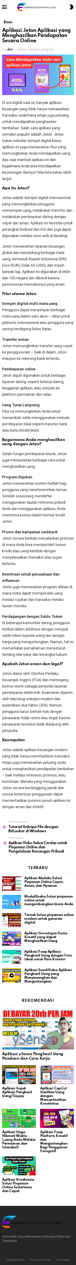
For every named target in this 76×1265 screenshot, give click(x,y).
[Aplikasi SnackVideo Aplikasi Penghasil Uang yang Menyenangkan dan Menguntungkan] (11, 975)
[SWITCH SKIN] (71, 7)
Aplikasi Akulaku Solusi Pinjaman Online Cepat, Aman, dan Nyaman (44, 882)
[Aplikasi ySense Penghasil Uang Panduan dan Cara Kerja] (38, 1029)
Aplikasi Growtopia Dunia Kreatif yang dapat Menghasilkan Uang (45, 937)
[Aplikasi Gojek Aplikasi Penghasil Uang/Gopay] (19, 1074)
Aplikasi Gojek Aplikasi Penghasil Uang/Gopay (17, 1092)
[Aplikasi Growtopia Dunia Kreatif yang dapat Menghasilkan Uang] (11, 939)
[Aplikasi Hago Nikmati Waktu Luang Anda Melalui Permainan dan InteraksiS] (19, 1118)
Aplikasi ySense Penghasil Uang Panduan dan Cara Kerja (32, 1056)
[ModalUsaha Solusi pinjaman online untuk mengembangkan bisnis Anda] (11, 902)
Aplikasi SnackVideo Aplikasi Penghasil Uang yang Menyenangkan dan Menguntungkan (48, 975)
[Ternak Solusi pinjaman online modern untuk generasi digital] (11, 920)
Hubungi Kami (15, 1259)
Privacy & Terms (40, 1259)
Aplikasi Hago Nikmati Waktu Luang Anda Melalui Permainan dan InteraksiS (18, 1139)
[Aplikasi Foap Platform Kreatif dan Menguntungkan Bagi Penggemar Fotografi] (57, 1118)
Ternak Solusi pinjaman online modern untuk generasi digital (49, 918)
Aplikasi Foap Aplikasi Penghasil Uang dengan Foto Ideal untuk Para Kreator (48, 955)
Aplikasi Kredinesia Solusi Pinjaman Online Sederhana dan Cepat (18, 1185)
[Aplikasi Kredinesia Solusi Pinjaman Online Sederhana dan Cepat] (19, 1165)
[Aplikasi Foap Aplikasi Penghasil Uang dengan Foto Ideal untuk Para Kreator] (11, 957)
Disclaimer (63, 1259)
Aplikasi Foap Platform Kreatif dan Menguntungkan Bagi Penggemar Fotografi (54, 1141)
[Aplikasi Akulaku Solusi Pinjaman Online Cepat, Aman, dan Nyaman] (11, 883)
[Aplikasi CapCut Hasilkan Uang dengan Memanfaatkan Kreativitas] (57, 1074)
